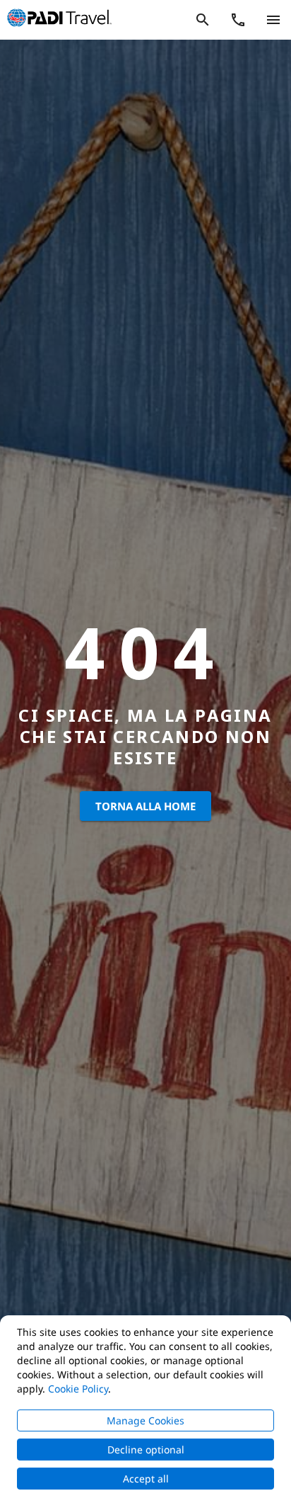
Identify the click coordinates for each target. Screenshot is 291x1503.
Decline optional (145, 1449)
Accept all (146, 1478)
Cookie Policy (78, 1388)
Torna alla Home (145, 806)
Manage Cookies (145, 1420)
